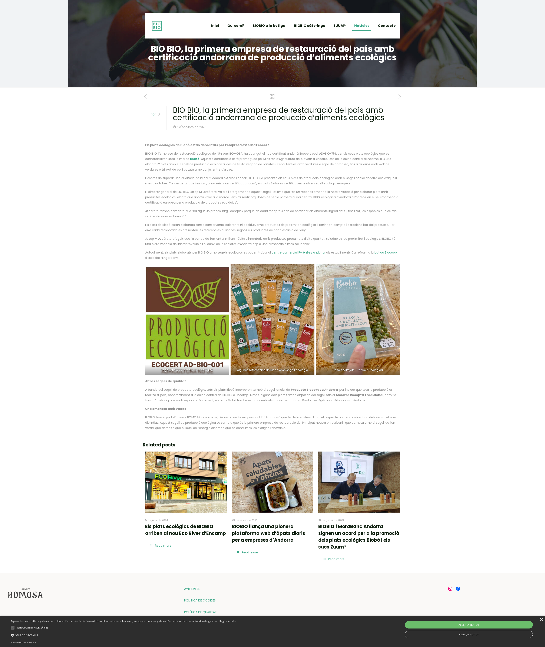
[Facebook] (457, 588)
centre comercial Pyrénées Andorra (298, 252)
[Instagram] (450, 588)
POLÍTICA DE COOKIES (200, 600)
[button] (123, 635)
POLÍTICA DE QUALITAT (200, 612)
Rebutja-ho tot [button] (469, 634)
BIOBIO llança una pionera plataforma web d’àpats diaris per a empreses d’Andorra (268, 533)
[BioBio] (156, 25)
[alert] (272, 631)
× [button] (541, 619)
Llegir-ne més (227, 621)
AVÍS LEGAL (192, 589)
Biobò (194, 159)
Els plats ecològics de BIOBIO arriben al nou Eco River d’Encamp (185, 530)
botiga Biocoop (385, 252)
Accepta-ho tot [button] (469, 624)
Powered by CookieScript (24, 642)
